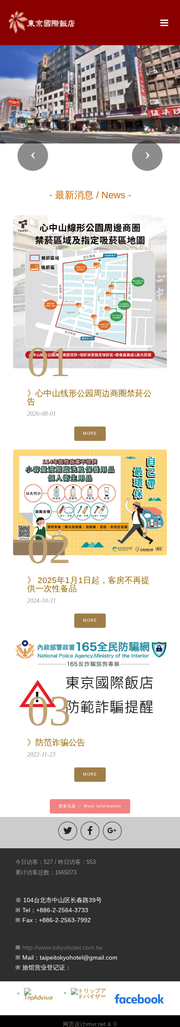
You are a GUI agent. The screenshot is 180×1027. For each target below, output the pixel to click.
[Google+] (112, 830)
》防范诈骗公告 (56, 742)
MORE (90, 433)
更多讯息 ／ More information (90, 806)
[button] (32, 155)
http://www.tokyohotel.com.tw (62, 947)
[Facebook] (90, 830)
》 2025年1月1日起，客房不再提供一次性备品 (88, 584)
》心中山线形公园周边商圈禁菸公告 (89, 397)
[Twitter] (67, 830)
